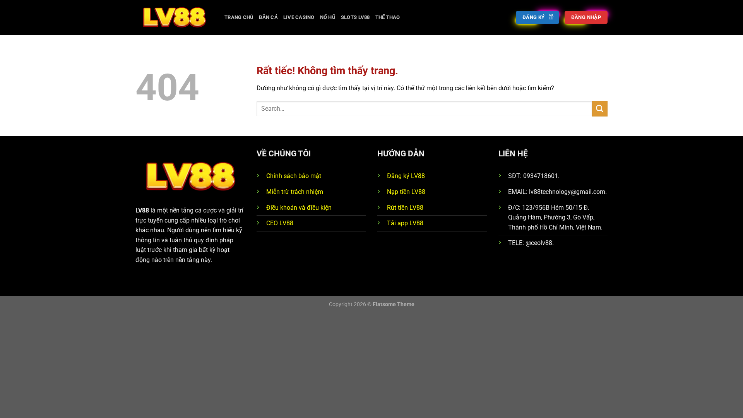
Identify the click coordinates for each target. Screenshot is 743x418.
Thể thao (387, 17)
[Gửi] (600, 108)
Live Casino (299, 17)
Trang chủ (238, 17)
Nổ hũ (328, 17)
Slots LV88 (355, 17)
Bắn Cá (268, 17)
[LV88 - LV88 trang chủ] (174, 17)
